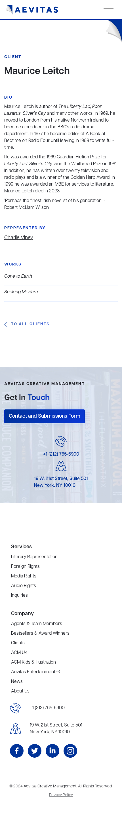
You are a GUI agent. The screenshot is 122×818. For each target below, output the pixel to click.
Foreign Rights (25, 567)
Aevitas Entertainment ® (35, 672)
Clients (18, 643)
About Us (20, 691)
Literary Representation (34, 557)
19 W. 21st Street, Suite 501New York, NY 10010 (56, 728)
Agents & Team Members (36, 624)
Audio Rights (23, 586)
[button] (108, 9)
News (17, 682)
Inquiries (19, 595)
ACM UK (19, 653)
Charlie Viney (18, 237)
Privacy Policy (61, 795)
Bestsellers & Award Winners (40, 633)
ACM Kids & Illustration (33, 662)
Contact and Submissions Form (44, 416)
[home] (32, 10)
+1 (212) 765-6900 (61, 454)
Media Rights (23, 576)
